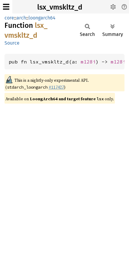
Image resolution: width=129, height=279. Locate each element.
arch (21, 18)
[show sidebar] (6, 6)
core (9, 18)
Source (12, 43)
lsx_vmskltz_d (59, 7)
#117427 (56, 87)
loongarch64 (42, 18)
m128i (88, 62)
